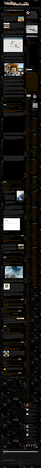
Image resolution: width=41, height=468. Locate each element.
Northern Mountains (35, 163)
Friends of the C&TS (35, 231)
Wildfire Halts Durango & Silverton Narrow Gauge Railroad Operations (13, 111)
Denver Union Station (35, 79)
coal (29, 82)
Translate (28, 70)
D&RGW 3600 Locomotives (30, 22)
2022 (27, 50)
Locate (11, 7)
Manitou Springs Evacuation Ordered (11, 332)
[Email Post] (20, 103)
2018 (27, 54)
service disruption (28, 339)
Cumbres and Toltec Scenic (8, 373)
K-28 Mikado (19, 182)
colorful (27, 152)
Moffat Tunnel (27, 269)
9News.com (12, 216)
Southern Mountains (35, 164)
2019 (27, 53)
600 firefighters (20, 115)
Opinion (27, 288)
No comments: (18, 103)
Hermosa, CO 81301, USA (8, 184)
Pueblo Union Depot (28, 311)
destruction (8, 258)
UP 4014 (27, 382)
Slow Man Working (29, 416)
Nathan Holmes (16, 258)
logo (26, 252)
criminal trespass (28, 159)
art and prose (27, 111)
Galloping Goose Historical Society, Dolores (35, 233)
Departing (27, 89)
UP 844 (27, 383)
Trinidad (27, 375)
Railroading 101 (28, 314)
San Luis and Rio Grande (15, 105)
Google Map (27, 218)
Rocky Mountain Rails (35, 281)
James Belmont (28, 236)
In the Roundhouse (30, 84)
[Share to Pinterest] (23, 235)
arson (5, 105)
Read (4, 7)
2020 (27, 52)
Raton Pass (27, 315)
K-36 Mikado (22, 182)
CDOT (33, 86)
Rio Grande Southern (32, 82)
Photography (36, 86)
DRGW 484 (27, 182)
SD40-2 (27, 336)
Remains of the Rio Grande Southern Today (35, 218)
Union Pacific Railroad (35, 185)
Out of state (29, 87)
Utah (26, 384)
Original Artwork (30, 89)
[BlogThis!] (4, 104)
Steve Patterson (28, 358)
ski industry (27, 345)
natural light (27, 278)
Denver (27, 164)
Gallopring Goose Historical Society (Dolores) (34, 209)
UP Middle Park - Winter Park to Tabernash (34, 144)
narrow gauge (5, 183)
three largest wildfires (7, 31)
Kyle (26, 246)
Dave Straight (27, 163)
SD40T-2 (27, 337)
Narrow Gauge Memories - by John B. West (35, 201)
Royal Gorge (22, 258)
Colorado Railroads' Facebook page (20, 251)
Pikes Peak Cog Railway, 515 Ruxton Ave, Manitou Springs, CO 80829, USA (14, 344)
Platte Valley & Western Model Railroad (34, 276)
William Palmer (28, 395)
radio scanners (27, 313)
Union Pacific (35, 73)
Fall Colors (27, 196)
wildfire (19, 105)
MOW (16, 373)
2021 (27, 51)
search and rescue (28, 338)
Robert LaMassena (28, 325)
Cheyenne (27, 127)
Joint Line (31, 80)
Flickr (26, 87)
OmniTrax (27, 286)
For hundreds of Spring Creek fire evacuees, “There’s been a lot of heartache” (12, 99)
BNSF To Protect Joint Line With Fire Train (12, 316)
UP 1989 (31, 83)
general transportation (28, 213)
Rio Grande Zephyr (28, 324)
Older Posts (22, 377)
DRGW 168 (27, 179)
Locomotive (34, 84)
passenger (7, 374)
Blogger (29, 463)
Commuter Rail (36, 81)
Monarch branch (28, 270)
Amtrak (27, 107)
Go (7, 7)
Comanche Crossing (28, 153)
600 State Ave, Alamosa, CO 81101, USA (10, 106)
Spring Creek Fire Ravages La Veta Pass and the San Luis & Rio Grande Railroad (13, 14)
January (28, 46)
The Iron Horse (34, 204)
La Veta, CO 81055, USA (8, 312)
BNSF (14, 317)
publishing (27, 307)
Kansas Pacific (27, 244)
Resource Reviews (30, 88)
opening (27, 287)
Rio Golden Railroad (35, 241)
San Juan (7, 196)
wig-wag (27, 392)
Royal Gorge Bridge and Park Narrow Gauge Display (11, 259)
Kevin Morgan (28, 80)
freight (30, 79)
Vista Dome (27, 385)
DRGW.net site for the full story (11, 249)
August (28, 40)
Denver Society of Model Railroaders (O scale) (35, 260)
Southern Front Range (35, 162)
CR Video (27, 158)
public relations (28, 306)
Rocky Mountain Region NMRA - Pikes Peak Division (35, 285)
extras (32, 81)
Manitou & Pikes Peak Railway (10, 335)
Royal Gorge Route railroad (18, 284)
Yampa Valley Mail (28, 399)
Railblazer (34, 203)
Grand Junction (28, 225)
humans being (27, 233)
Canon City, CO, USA (8, 361)
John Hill (27, 237)
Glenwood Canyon (28, 216)
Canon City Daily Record (14, 279)
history (33, 75)
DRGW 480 (27, 181)
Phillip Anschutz (28, 296)
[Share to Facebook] (5, 104)
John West (27, 238)
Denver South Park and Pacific (32, 91)
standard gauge (28, 355)
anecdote (27, 108)
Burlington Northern (36, 88)
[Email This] (3, 104)
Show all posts (18, 10)
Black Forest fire (14, 293)
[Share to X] (22, 235)
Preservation (19, 258)
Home (12, 377)
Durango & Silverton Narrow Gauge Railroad (12, 113)
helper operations (28, 227)
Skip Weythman (27, 91)
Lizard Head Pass (28, 250)
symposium (27, 364)
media (27, 259)
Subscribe (18, 7)
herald (27, 228)
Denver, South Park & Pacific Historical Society (35, 229)
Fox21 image (19, 249)
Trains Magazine (28, 373)
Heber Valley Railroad (35, 184)
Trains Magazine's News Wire (10, 317)
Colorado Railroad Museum (34, 77)
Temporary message (28, 365)
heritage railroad (9, 311)
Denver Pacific (27, 167)
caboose (6, 258)
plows (33, 88)
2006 (27, 65)
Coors (27, 157)
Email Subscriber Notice (29, 437)
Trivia (26, 376)
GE (26, 212)
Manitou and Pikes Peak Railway (29, 90)
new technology (34, 90)
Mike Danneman (32, 87)
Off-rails (35, 87)
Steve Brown (27, 357)
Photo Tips (27, 88)
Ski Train (27, 82)
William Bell (27, 394)
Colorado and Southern (35, 83)
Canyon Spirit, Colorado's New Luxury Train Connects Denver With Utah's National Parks (33, 405)
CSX (26, 160)
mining (27, 261)
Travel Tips (27, 374)
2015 (27, 57)
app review (27, 109)
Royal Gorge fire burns (7, 280)
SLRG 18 (27, 348)
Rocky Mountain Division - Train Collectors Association (35, 280)
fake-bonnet (27, 195)
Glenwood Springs (28, 217)
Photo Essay (27, 297)
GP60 (26, 222)
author (27, 115)
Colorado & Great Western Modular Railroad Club (34, 253)
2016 (27, 56)
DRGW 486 (27, 183)
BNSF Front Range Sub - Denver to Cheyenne (35, 138)
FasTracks (27, 197)
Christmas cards (28, 133)
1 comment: (17, 235)
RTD (26, 331)
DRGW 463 (27, 180)
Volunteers (35, 85)
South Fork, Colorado (8, 190)
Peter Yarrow (16, 89)
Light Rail (27, 249)
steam (12, 374)
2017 (27, 55)
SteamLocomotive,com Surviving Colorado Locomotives (35, 170)
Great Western (27, 226)
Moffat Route (27, 268)
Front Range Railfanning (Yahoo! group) (35, 173)
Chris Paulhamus (28, 132)
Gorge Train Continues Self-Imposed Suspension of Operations (11, 349)
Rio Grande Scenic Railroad (10, 16)
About (15, 7)
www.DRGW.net (9, 247)
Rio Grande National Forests (12, 196)
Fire (5, 236)
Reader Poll (27, 316)
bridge (27, 121)
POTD (36, 75)
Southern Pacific (32, 85)
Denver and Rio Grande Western (8, 182)
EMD (34, 89)
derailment (27, 86)
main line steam (31, 86)
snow (26, 349)
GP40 (26, 221)
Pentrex (27, 295)
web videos (27, 79)
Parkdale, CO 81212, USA (8, 375)
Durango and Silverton (14, 182)
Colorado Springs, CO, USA (9, 328)
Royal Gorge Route (10, 251)
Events (5, 311)
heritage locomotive (28, 229)
